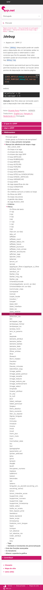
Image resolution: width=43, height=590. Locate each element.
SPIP (8, 2)
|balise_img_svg (16, 276)
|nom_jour (14, 433)
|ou (11, 444)
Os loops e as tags (15, 149)
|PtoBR (12, 463)
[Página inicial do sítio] (8, 9)
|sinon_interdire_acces (18, 493)
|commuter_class (16, 289)
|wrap (12, 538)
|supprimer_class (16, 496)
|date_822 (14, 304)
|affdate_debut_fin (17, 242)
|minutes (13, 421)
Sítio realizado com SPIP (4, 586)
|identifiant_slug (16, 369)
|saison (12, 476)
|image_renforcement (18, 384)
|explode (13, 336)
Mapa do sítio (10, 568)
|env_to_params (16, 331)
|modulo (13, 424)
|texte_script (14, 518)
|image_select (15, 386)
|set (11, 481)
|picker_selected (16, 453)
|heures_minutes (16, 366)
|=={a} (12, 224)
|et (11, 334)
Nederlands (8, 116)
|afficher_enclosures (17, 252)
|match (12, 419)
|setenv (12, 483)
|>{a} (11, 229)
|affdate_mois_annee (18, 249)
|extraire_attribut (16, 339)
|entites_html (15, 329)
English (17, 113)
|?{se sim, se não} (16, 232)
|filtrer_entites (15, 351)
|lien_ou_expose (16, 414)
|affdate (13, 237)
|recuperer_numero (17, 468)
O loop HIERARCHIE (16, 179)
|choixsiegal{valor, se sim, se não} (23, 284)
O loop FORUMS (14, 167)
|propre (12, 461)
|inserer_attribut (16, 391)
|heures (12, 364)
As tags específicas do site (18, 184)
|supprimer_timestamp (19, 503)
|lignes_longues (16, 416)
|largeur (13, 406)
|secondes (14, 478)
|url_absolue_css (16, 533)
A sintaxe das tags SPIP (17, 154)
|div (11, 319)
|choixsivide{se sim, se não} (20, 286)
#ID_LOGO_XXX (14, 147)
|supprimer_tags (16, 501)
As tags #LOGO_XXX (16, 202)
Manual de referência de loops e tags (25, 30)
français (27, 113)
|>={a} (12, 227)
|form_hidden (15, 359)
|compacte (14, 291)
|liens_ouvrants (15, 411)
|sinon (12, 491)
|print (12, 459)
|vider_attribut (15, 536)
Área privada (20, 586)
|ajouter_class (15, 257)
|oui (11, 446)
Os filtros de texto (17, 209)
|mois (12, 429)
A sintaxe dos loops (15, 152)
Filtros (5, 31)
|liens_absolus (15, 409)
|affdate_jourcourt (17, 247)
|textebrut (13, 513)
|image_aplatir (15, 371)
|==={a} (12, 222)
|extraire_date (15, 346)
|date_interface (16, 306)
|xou (11, 541)
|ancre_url (14, 261)
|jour (11, 399)
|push (12, 466)
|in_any (12, 394)
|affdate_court (15, 239)
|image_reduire (16, 379)
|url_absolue (14, 531)
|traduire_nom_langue (19, 523)
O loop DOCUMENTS (16, 172)
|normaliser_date (16, 441)
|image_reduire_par (17, 381)
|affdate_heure (15, 244)
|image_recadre (16, 376)
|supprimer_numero (18, 498)
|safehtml (13, 473)
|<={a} (12, 217)
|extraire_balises (16, 344)
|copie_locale (15, 296)
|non (11, 439)
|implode (13, 389)
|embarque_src (16, 326)
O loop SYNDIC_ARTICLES (18, 177)
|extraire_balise (15, 341)
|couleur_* (14, 299)
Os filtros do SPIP (14, 194)
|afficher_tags (15, 254)
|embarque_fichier (17, 324)
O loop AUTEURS (14, 164)
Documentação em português (28, 28)
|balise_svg (14, 279)
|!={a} (11, 214)
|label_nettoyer (15, 401)
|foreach (13, 356)
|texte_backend (16, 516)
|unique (13, 528)
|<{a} (11, 219)
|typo (12, 526)
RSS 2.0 (8, 588)
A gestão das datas (15, 199)
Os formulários (13, 189)
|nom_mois (14, 436)
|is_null (12, 396)
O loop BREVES (14, 162)
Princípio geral (11, 137)
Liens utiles (9, 572)
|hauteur (13, 361)
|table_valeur (15, 506)
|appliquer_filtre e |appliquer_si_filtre (24, 267)
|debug (12, 314)
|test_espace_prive (17, 511)
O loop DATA (13, 182)
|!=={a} (12, 212)
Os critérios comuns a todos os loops (22, 192)
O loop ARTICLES (14, 157)
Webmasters (7, 30)
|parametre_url (15, 451)
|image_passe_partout (18, 374)
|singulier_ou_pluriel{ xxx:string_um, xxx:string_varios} (24, 487)
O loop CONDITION (15, 187)
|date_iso (13, 309)
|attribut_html (15, 269)
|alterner (13, 259)
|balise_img (14, 274)
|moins (12, 426)
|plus (11, 456)
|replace (13, 471)
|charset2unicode (16, 281)
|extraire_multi (15, 349)
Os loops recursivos (15, 197)
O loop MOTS (13, 169)
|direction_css (15, 316)
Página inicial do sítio (10, 28)
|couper (13, 301)
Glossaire (8, 565)
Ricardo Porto (13, 110)
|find (11, 354)
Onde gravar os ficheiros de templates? (21, 139)
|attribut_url (14, 272)
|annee (12, 264)
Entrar (10, 586)
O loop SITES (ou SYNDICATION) (20, 174)
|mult (12, 431)
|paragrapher (15, 448)
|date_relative (15, 311)
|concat (12, 294)
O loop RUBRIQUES (15, 159)
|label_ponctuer (16, 404)
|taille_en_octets (16, 508)
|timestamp (14, 521)
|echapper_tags (16, 321)
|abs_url (13, 234)
